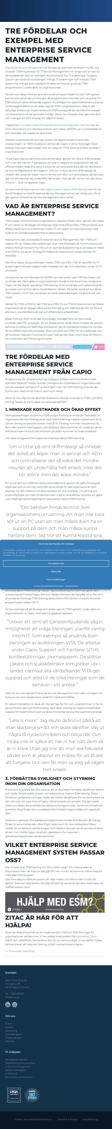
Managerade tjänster (16, 1059)
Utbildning (11, 1030)
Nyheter (9, 1027)
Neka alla (56, 571)
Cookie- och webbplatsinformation (49, 586)
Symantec (83, 936)
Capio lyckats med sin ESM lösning (66, 189)
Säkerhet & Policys (67, 1119)
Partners (10, 1041)
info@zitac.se (12, 997)
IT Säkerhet (11, 1073)
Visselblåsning (90, 1119)
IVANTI (25, 293)
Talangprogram (13, 1034)
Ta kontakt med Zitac (22, 951)
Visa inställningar (56, 579)
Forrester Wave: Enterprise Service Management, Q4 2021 (55, 125)
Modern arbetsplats (15, 1070)
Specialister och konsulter (19, 1077)
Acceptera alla (56, 563)
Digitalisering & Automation (20, 1063)
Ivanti (93, 936)
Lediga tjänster (13, 1037)
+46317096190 (16, 993)
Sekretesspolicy (71, 586)
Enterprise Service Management (25, 67)
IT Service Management (18, 1066)
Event (8, 1023)
